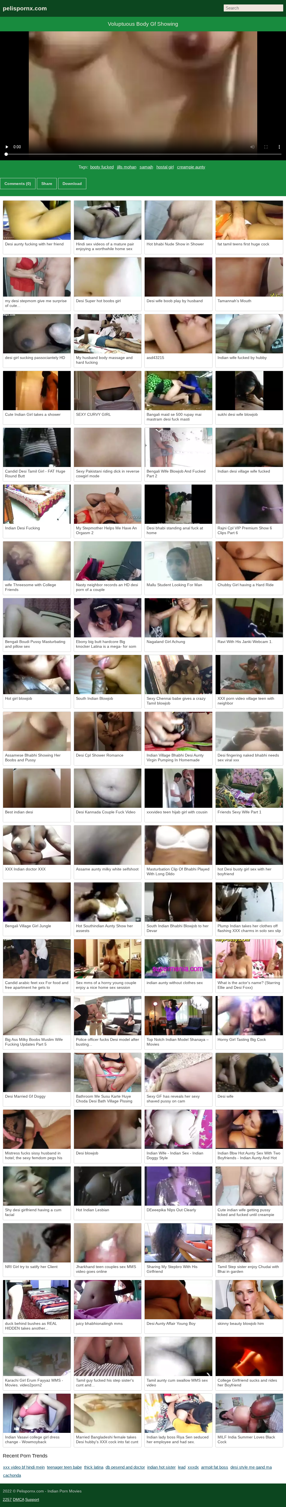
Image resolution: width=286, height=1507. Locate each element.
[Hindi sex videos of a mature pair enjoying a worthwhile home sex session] (108, 220)
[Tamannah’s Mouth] (249, 277)
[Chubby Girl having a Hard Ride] (249, 561)
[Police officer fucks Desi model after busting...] (108, 1015)
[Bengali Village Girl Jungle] (37, 902)
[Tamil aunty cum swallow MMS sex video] (178, 1356)
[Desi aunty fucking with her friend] (37, 220)
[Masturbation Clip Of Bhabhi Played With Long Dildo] (178, 845)
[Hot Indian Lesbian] (108, 1186)
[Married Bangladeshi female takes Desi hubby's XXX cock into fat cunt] (108, 1413)
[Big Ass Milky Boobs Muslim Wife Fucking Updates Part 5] (37, 1015)
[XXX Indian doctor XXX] (37, 845)
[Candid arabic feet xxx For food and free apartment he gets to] (37, 958)
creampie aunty (191, 167)
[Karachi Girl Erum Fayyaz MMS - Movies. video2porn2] (37, 1356)
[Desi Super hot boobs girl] (108, 277)
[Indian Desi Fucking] (37, 504)
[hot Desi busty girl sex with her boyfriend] (249, 845)
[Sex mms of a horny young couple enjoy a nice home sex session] (108, 958)
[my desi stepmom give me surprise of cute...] (37, 277)
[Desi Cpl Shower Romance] (108, 731)
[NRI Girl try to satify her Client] (37, 1242)
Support (32, 1499)
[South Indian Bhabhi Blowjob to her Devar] (178, 902)
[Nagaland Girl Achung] (178, 617)
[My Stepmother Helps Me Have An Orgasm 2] (108, 504)
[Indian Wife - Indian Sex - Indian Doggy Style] (178, 1129)
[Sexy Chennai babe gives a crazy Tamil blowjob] (178, 674)
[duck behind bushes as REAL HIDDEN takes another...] (37, 1299)
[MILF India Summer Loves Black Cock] (249, 1413)
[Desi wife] (249, 1072)
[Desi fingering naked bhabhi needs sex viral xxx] (249, 731)
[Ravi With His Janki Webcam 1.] (249, 617)
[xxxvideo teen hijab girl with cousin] (178, 788)
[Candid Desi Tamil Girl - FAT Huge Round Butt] (37, 447)
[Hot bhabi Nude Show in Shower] (178, 220)
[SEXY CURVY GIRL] (108, 390)
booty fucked (102, 167)
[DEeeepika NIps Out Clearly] (178, 1186)
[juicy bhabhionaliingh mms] (108, 1299)
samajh (146, 167)
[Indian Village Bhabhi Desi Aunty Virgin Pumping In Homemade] (178, 731)
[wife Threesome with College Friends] (37, 561)
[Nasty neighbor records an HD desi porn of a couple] (108, 561)
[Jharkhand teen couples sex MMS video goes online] (108, 1242)
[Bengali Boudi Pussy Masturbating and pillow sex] (37, 617)
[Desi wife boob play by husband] (178, 277)
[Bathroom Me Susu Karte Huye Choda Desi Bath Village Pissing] (108, 1072)
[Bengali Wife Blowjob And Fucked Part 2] (178, 447)
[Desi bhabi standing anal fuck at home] (178, 504)
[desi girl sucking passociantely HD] (37, 333)
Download (72, 183)
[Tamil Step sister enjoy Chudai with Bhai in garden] (249, 1242)
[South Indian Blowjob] (108, 674)
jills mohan (126, 167)
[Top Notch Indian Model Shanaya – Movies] (178, 1015)
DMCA (18, 1499)
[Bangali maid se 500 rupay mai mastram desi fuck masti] (178, 390)
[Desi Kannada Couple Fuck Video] (108, 788)
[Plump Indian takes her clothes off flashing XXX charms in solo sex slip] (249, 902)
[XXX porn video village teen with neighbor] (249, 674)
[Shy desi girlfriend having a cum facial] (37, 1186)
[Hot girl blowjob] (37, 674)
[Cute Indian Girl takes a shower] (37, 390)
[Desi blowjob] (108, 1129)
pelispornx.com (25, 8)
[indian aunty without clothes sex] (178, 958)
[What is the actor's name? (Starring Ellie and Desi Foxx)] (249, 958)
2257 (7, 1499)
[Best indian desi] (37, 788)
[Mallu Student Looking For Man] (178, 561)
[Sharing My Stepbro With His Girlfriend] (178, 1242)
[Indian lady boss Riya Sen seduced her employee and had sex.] (178, 1413)
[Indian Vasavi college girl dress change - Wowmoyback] (37, 1413)
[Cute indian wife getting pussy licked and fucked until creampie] (249, 1186)
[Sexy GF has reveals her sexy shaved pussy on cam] (178, 1072)
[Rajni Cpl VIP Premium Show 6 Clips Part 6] (249, 504)
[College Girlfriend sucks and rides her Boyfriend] (249, 1356)
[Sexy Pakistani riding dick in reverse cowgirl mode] (108, 447)
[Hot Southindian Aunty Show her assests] (108, 902)
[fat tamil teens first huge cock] (249, 220)
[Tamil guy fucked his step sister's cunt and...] (108, 1356)
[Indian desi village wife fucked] (249, 447)
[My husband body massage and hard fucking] (108, 333)
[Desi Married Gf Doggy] (37, 1072)
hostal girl (165, 167)
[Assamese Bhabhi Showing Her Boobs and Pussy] (37, 731)
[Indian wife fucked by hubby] (249, 333)
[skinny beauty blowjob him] (249, 1299)
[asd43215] (178, 333)
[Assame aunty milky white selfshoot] (108, 845)
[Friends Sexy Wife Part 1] (249, 788)
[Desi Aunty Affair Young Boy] (178, 1299)
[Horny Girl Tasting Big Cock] (249, 1015)
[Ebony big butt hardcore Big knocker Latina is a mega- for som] (108, 617)
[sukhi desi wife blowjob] (249, 390)
